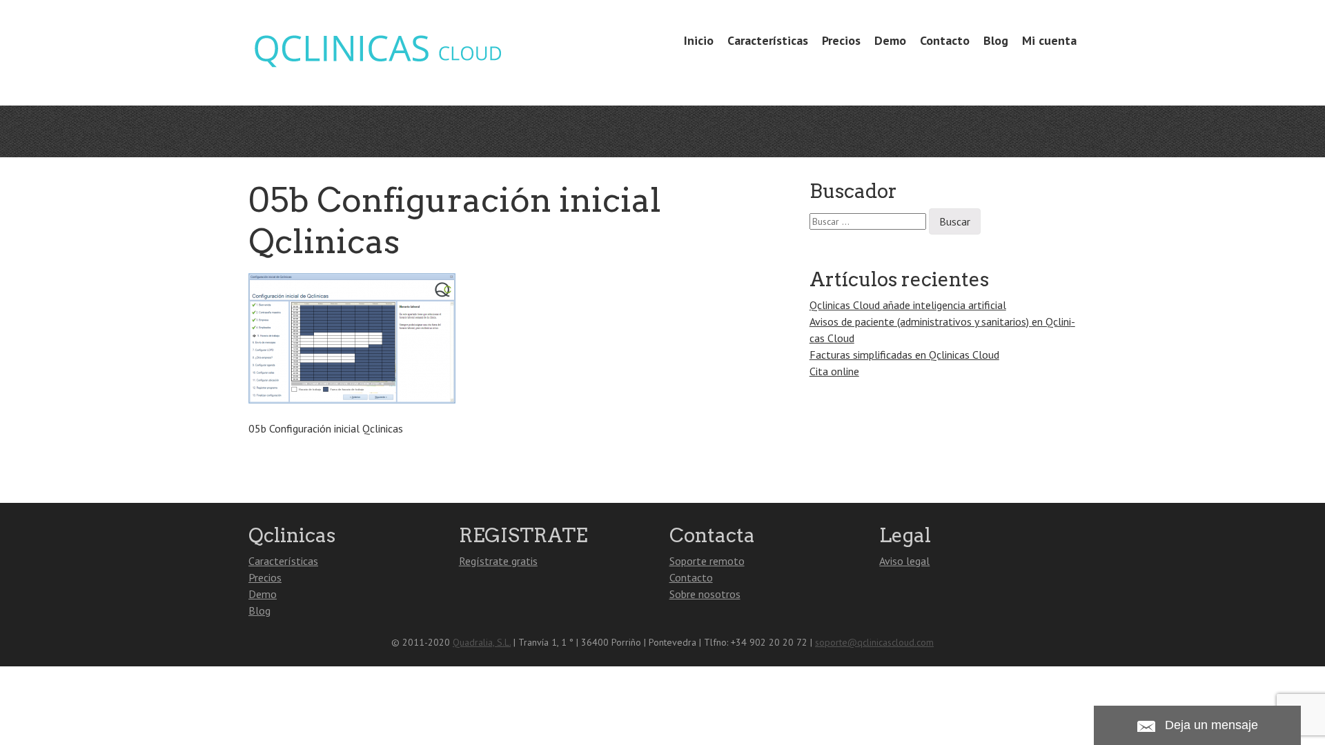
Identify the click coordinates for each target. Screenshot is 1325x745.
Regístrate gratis (498, 561)
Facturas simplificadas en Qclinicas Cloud (904, 354)
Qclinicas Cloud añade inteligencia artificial (907, 305)
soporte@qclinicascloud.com (874, 642)
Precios (841, 40)
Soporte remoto (707, 561)
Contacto (945, 40)
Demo (890, 40)
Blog (995, 40)
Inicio (699, 40)
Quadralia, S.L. (482, 642)
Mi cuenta (1049, 40)
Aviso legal (904, 561)
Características (767, 40)
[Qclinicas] (377, 64)
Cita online (834, 371)
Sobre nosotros (704, 594)
